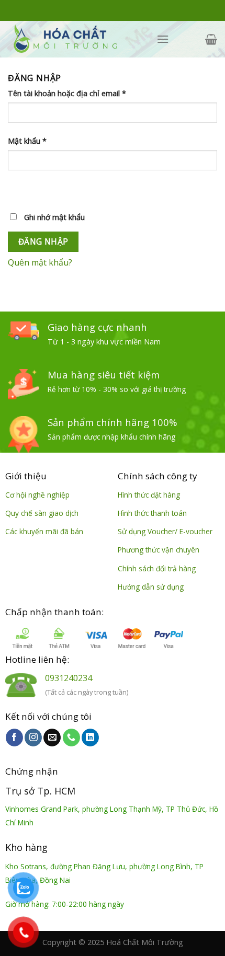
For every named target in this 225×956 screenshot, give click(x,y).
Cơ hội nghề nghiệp (37, 495)
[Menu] (162, 39)
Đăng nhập (43, 241)
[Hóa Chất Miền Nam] (74, 39)
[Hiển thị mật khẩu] (18, 189)
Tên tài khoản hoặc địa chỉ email (67, 93)
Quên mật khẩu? (40, 262)
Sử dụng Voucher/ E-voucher (165, 531)
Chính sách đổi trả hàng (157, 568)
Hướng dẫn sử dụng (151, 587)
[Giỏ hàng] (211, 39)
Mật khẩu (27, 141)
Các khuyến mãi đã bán (44, 531)
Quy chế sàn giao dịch (41, 513)
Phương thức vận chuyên (158, 550)
